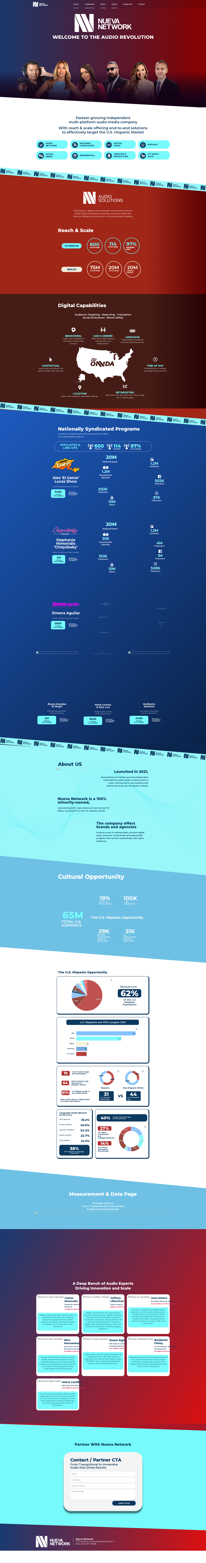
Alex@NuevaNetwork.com (75, 1351)
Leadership (127, 4)
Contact (141, 4)
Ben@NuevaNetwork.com (165, 1351)
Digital (114, 4)
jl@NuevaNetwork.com (120, 1307)
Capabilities (89, 4)
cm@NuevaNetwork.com (75, 1309)
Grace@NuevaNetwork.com (121, 1348)
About (76, 4)
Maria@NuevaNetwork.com (74, 1388)
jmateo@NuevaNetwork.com (163, 1304)
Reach (103, 4)
